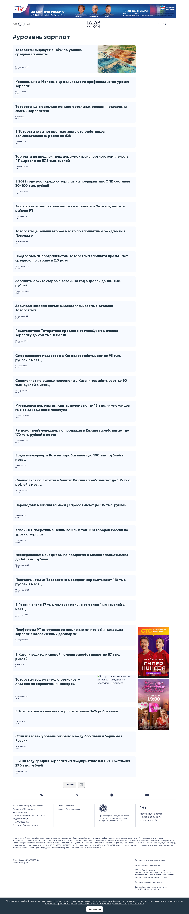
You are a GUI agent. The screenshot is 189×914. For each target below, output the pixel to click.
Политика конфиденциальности (148, 882)
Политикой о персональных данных (94, 904)
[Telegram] (77, 795)
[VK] (42, 795)
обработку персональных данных (61, 904)
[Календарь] (81, 785)
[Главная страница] (93, 24)
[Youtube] (147, 795)
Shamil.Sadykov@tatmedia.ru (147, 889)
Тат (28, 24)
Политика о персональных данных (150, 860)
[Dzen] (112, 795)
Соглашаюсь (94, 909)
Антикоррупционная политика (148, 865)
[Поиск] (158, 24)
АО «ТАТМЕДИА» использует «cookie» (150, 870)
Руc (15, 24)
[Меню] (174, 24)
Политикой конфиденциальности (128, 904)
